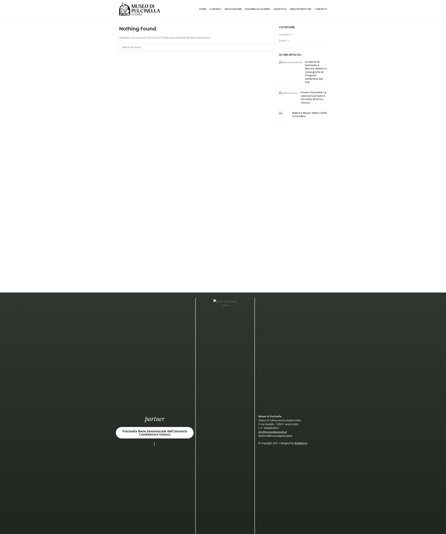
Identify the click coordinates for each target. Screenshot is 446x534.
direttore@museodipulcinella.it (275, 435)
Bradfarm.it (301, 443)
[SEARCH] (269, 47)
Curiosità (284, 34)
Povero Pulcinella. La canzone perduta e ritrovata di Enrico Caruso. (313, 97)
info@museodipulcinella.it (272, 432)
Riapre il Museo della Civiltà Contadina (309, 114)
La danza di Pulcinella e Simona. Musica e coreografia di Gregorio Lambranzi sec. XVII (316, 72)
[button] (155, 432)
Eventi (282, 40)
